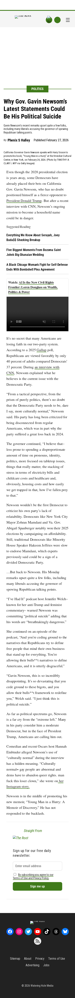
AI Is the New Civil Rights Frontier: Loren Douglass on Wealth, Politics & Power (33, 287)
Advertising (32, 965)
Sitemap (15, 958)
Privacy (39, 958)
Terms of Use (56, 958)
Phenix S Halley (19, 140)
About (27, 958)
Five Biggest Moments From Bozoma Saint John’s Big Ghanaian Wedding (33, 252)
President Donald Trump (24, 200)
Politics (37, 89)
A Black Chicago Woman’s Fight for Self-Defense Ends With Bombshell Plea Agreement (37, 267)
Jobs (46, 965)
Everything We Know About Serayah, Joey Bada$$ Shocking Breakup (32, 237)
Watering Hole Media (42, 985)
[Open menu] (68, 20)
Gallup (41, 349)
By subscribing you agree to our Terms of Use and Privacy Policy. (33, 876)
